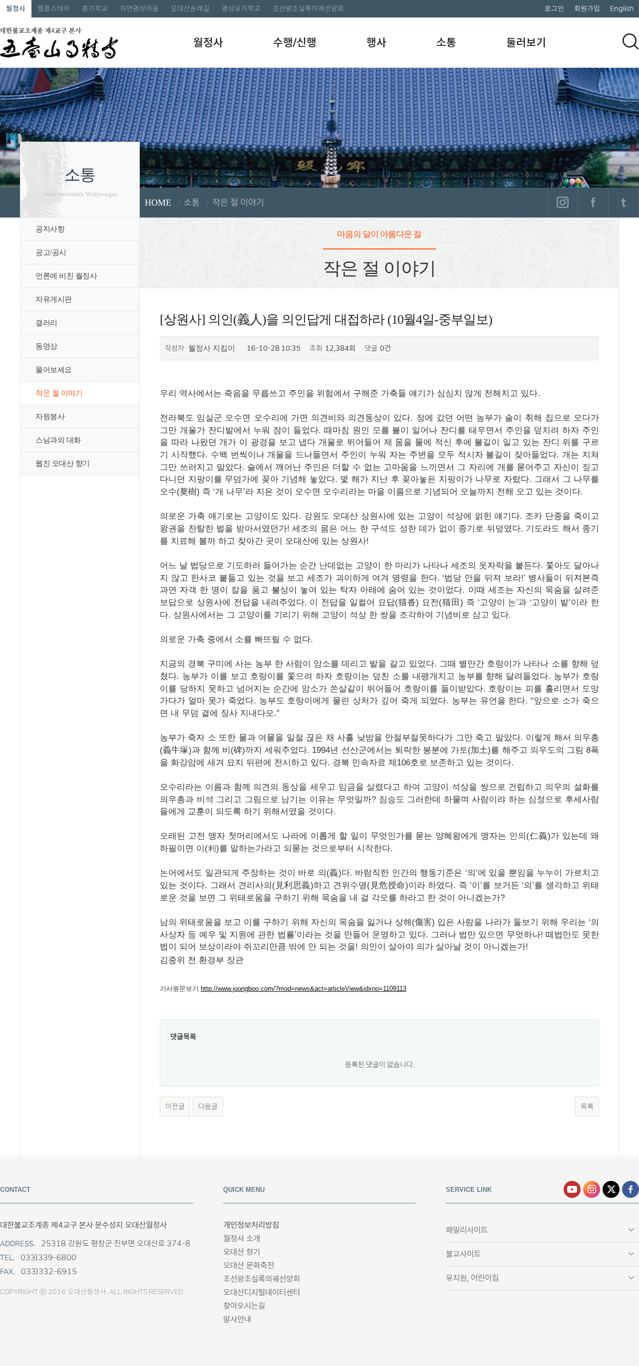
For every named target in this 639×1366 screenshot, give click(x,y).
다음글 (208, 1107)
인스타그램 (562, 203)
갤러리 (46, 323)
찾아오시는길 (244, 1306)
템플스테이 (53, 8)
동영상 (46, 346)
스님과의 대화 (58, 440)
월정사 (15, 8)
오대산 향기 (241, 1252)
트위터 (623, 203)
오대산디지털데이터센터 (261, 1292)
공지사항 (49, 229)
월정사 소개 (241, 1238)
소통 (446, 42)
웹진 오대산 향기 (62, 463)
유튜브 (572, 1189)
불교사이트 (463, 1254)
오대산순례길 (190, 8)
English (622, 8)
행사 (376, 42)
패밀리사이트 (467, 1230)
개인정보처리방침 (251, 1225)
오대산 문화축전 (248, 1265)
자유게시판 (53, 299)
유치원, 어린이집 (472, 1278)
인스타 (591, 1189)
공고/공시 (50, 252)
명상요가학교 (241, 8)
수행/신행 (295, 42)
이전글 (175, 1107)
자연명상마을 (139, 8)
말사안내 (237, 1319)
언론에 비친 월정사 (66, 276)
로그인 (554, 8)
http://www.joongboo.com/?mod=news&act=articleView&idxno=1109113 (303, 988)
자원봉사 (49, 417)
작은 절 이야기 (58, 393)
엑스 (611, 1189)
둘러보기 (526, 42)
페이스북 (593, 203)
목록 (587, 1107)
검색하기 (630, 41)
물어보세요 (53, 370)
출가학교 (95, 8)
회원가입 (587, 8)
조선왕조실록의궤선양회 (308, 8)
